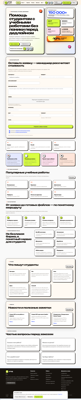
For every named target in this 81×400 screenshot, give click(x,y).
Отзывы (32, 2)
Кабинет (73, 2)
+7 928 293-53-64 (25, 44)
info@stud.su (64, 373)
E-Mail (9, 119)
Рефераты (48, 379)
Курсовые (48, 375)
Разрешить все (38, 396)
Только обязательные (20, 396)
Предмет (43, 74)
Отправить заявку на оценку (40, 126)
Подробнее (60, 394)
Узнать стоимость (66, 2)
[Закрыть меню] (0, 399)
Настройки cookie (65, 384)
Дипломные (48, 377)
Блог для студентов (50, 383)
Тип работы (11, 74)
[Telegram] (52, 3)
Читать (11, 321)
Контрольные (49, 373)
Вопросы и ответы (34, 379)
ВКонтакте (63, 388)
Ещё (42, 2)
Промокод (10, 107)
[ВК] (49, 3)
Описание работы (12, 86)
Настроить (30, 396)
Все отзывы (69, 266)
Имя (9, 113)
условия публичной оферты (21, 132)
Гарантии (28, 2)
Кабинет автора (64, 390)
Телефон (43, 113)
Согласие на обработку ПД (67, 380)
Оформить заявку (34, 375)
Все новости (69, 309)
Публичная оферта (65, 375)
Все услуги (71, 177)
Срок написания (12, 80)
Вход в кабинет (33, 373)
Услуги (22, 2)
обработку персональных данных (23, 130)
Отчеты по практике (50, 381)
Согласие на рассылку (66, 382)
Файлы (10, 96)
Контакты (38, 2)
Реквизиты (63, 386)
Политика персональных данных (66, 378)
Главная (18, 2)
